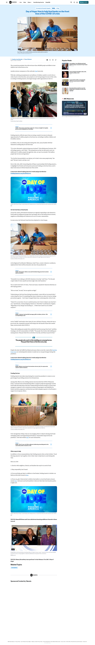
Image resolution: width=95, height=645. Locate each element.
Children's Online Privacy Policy (37, 641)
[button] (6, 2)
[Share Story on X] (50, 60)
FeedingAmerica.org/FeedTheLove (21, 173)
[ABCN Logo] (13, 2)
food (36, 71)
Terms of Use (63, 641)
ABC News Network (11, 641)
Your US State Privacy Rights (26, 641)
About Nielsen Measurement (55, 641)
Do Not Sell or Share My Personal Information (74, 641)
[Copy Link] (55, 60)
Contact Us (85, 641)
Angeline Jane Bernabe (17, 59)
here (27, 437)
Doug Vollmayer (28, 59)
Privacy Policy (17, 641)
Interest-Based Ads (46, 641)
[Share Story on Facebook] (47, 60)
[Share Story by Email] (53, 60)
